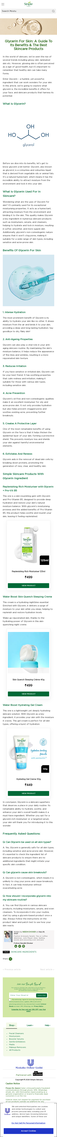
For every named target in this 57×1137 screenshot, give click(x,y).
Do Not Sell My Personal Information (28, 1123)
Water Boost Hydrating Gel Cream (22, 705)
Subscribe (41, 995)
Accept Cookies (28, 1131)
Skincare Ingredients (23, 952)
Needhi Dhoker (29, 932)
